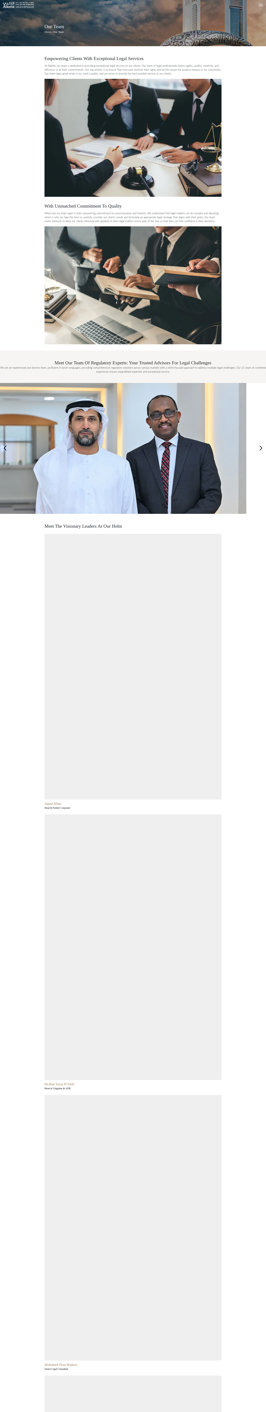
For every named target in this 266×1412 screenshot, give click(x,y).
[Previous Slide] (261, 448)
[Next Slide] (5, 448)
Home (47, 32)
